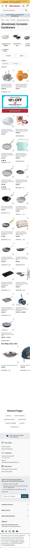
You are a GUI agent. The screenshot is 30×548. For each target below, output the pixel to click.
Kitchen (7, 20)
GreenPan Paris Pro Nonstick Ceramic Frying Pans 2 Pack (22, 309)
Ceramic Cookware (19, 415)
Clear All (3, 66)
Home (2, 20)
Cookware (13, 20)
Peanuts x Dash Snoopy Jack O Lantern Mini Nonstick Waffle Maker (22, 85)
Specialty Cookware (9, 419)
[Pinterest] (13, 531)
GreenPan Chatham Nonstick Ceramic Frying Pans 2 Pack (22, 284)
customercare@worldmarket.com (10, 462)
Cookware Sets (22, 419)
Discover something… (9, 10)
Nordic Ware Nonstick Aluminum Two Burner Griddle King (6, 284)
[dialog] (15, 541)
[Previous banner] (2, 1)
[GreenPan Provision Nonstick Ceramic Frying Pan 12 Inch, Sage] (3, 187)
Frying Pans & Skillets (10, 423)
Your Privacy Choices (10, 545)
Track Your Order (6, 446)
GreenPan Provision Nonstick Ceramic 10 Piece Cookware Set (6, 85)
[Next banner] (28, 1)
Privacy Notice (14, 541)
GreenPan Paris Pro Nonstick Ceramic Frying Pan (7, 334)
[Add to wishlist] (13, 70)
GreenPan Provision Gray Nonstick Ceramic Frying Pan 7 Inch (22, 208)
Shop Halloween (15, 16)
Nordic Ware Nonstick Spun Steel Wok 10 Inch (7, 207)
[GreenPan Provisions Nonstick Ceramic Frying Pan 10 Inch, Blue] (3, 160)
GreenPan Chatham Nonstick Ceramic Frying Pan (22, 258)
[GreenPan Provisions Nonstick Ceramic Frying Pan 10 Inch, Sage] (5, 160)
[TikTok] (6, 531)
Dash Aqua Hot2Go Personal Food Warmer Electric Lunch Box (21, 155)
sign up (24, 496)
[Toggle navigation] (2, 6)
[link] (27, 6)
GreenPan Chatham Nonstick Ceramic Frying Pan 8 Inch (7, 258)
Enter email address (9, 496)
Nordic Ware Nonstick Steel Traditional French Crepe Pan (22, 181)
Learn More (17, 2)
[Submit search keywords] (26, 10)
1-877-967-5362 (6, 458)
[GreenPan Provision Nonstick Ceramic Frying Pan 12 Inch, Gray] (2, 187)
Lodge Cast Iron (15, 427)
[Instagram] (10, 531)
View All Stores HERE (7, 471)
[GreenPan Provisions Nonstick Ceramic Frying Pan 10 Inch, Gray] (2, 160)
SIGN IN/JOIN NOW (15, 111)
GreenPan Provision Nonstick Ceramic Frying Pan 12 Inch (7, 181)
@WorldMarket (5, 526)
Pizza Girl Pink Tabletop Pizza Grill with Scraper (22, 130)
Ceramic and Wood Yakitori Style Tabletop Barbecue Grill (21, 233)
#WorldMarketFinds (15, 526)
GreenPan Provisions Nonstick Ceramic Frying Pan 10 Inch (7, 155)
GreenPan (22, 423)
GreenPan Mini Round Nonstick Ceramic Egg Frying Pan (7, 233)
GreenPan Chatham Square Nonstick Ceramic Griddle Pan (7, 309)
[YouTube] (17, 531)
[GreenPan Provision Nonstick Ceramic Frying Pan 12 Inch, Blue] (5, 187)
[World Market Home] (14, 6)
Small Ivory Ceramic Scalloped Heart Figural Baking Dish (7, 131)
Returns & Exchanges (7, 449)
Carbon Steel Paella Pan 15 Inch (9, 365)
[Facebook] (3, 531)
